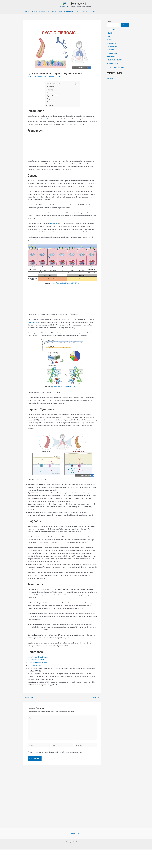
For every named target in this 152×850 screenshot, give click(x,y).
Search (109, 22)
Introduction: (50, 86)
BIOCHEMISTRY (112, 30)
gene (57, 119)
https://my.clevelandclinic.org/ (38, 657)
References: (50, 105)
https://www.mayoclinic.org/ (37, 662)
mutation (48, 119)
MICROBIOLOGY (112, 56)
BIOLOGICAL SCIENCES (40, 11)
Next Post (97, 697)
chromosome (32, 322)
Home (27, 11)
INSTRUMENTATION (113, 53)
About (93, 11)
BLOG (54, 11)
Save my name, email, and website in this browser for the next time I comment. (56, 752)
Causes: (49, 93)
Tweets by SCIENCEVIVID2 (116, 68)
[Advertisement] (62, 146)
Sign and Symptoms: (53, 96)
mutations (53, 223)
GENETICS (31, 77)
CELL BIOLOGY (112, 43)
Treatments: (50, 102)
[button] (48, 11)
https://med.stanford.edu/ (36, 660)
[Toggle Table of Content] (76, 83)
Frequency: (50, 90)
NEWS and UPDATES (66, 11)
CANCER (109, 40)
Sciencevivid (78, 3)
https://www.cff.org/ (34, 665)
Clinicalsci (110, 79)
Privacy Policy (76, 833)
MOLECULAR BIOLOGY (114, 60)
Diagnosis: (50, 99)
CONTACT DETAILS (82, 11)
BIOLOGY (110, 33)
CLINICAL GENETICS (113, 46)
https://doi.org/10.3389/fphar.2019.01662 (65, 283)
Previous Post (29, 697)
